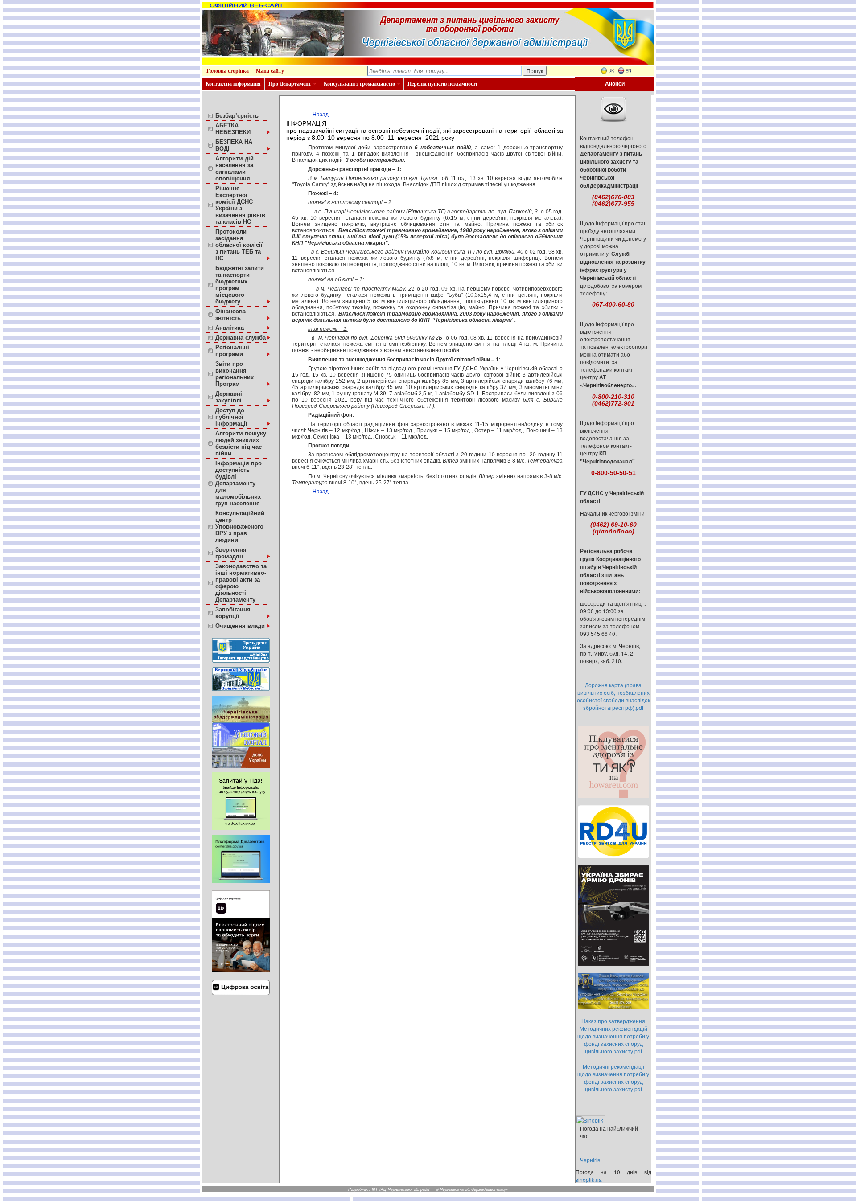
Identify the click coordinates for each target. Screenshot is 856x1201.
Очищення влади (240, 626)
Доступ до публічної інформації (231, 417)
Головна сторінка (227, 70)
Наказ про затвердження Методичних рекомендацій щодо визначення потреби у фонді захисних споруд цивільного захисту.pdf (613, 1036)
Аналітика (229, 327)
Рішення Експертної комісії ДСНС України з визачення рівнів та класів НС (240, 205)
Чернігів (590, 1160)
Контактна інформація (233, 84)
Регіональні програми (232, 350)
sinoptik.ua (589, 1179)
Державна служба (240, 337)
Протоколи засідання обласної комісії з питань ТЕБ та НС (239, 245)
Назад (321, 114)
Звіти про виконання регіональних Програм (234, 374)
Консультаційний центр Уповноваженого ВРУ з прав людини (239, 526)
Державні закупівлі (228, 397)
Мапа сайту (270, 70)
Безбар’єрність (237, 115)
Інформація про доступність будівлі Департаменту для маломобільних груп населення (238, 483)
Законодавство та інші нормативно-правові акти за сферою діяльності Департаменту (241, 583)
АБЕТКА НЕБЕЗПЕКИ (233, 128)
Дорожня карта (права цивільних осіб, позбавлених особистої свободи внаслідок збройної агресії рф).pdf (613, 696)
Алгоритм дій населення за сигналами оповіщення (234, 168)
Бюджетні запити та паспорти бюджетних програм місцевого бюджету (239, 285)
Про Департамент (289, 84)
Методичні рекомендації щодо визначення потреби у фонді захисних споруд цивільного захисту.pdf (613, 1077)
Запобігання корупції (233, 612)
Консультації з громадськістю (359, 84)
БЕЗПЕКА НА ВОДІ (233, 145)
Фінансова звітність (230, 314)
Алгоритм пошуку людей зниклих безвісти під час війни (240, 443)
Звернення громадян (231, 553)
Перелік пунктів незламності (442, 84)
